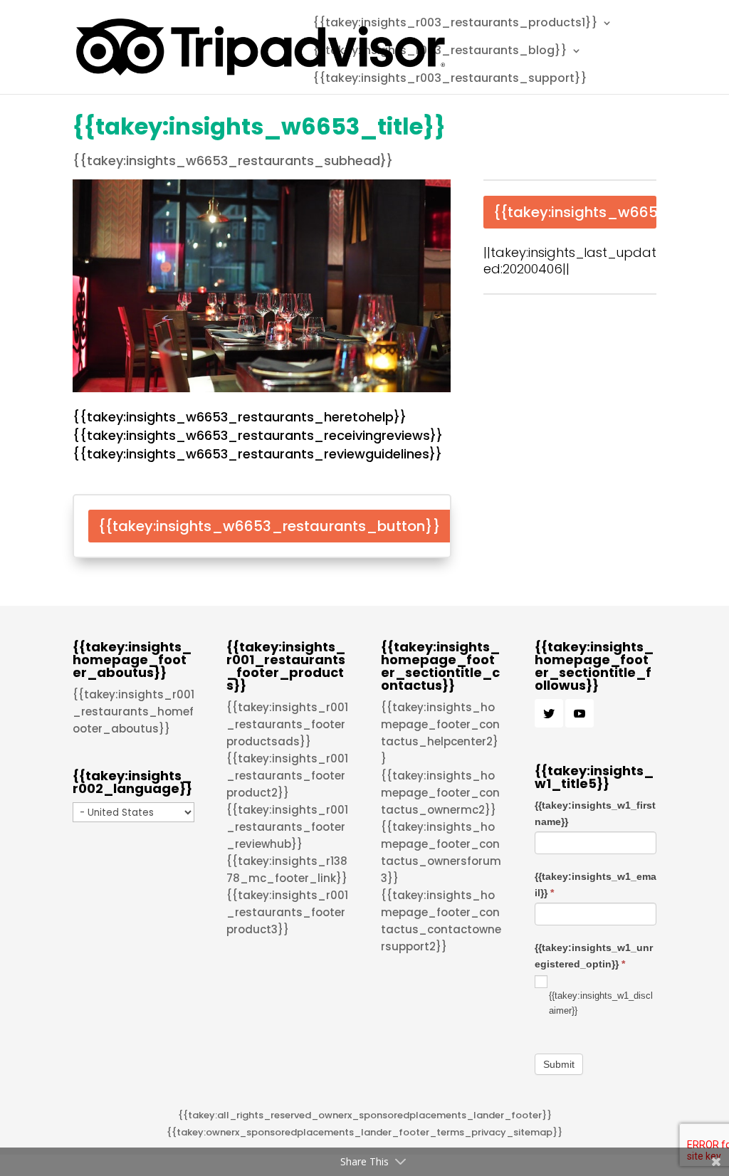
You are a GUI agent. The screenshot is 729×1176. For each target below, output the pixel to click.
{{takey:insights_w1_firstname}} (595, 812)
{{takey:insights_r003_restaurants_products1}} (455, 24)
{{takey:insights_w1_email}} (595, 884)
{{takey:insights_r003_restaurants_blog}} (440, 52)
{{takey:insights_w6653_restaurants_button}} (269, 526)
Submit (559, 1064)
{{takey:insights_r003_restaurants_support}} (450, 79)
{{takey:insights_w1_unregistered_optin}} (594, 955)
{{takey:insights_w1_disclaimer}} (601, 1003)
